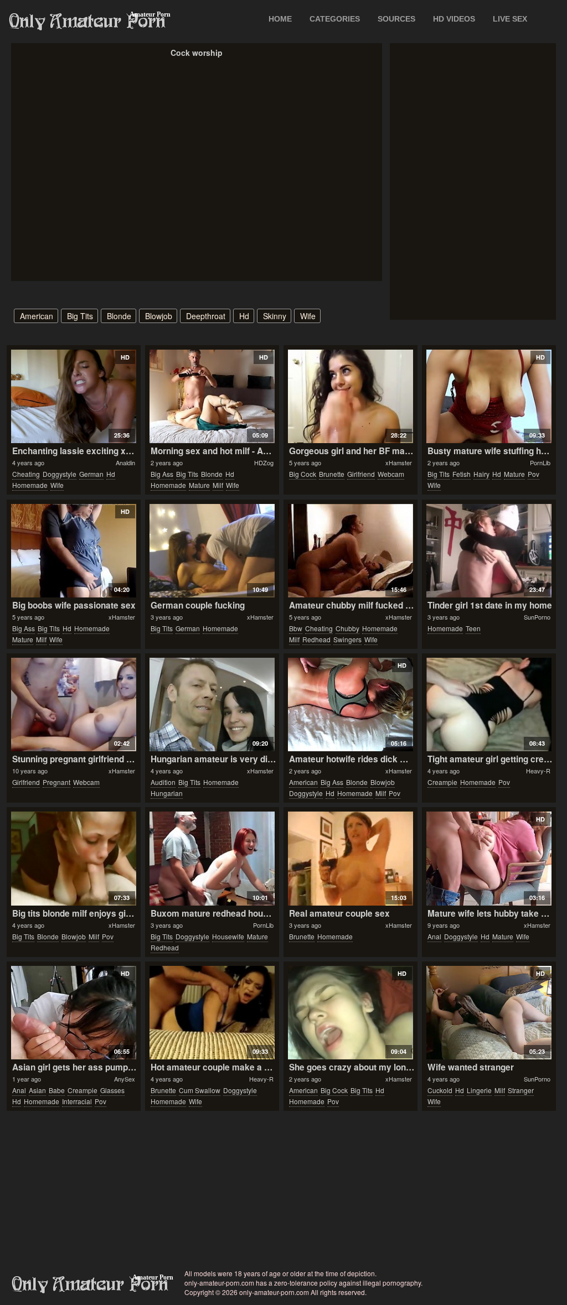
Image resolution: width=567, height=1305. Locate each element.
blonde (119, 315)
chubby (347, 628)
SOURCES (396, 18)
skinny (274, 315)
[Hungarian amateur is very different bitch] (212, 704)
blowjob (158, 315)
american (36, 315)
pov (533, 474)
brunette (331, 474)
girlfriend (361, 474)
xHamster (398, 462)
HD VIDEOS (454, 18)
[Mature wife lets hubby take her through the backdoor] (488, 858)
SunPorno (537, 616)
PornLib (540, 462)
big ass (162, 474)
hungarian (167, 793)
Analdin (125, 462)
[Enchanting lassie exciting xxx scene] (73, 396)
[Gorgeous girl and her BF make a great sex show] (350, 396)
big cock (302, 474)
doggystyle (59, 474)
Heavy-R (538, 770)
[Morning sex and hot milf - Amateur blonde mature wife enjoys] (212, 396)
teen (473, 628)
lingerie (479, 1090)
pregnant (56, 782)
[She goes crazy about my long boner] (350, 1012)
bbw (295, 628)
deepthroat (205, 315)
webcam (391, 474)
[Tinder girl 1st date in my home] (488, 550)
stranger (521, 1090)
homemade (30, 485)
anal (434, 936)
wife (308, 315)
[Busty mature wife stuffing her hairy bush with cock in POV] (488, 396)
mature (199, 485)
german (91, 474)
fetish (461, 474)
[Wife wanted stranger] (488, 1012)
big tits (80, 315)
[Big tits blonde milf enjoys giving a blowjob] (73, 858)
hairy (481, 474)
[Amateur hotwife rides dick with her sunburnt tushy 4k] (350, 704)
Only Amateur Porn (87, 21)
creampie (442, 782)
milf (218, 485)
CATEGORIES (335, 18)
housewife (228, 936)
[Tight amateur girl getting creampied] (488, 704)
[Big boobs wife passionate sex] (73, 550)
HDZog (264, 462)
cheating (26, 474)
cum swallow (199, 1090)
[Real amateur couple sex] (350, 858)
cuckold (439, 1090)
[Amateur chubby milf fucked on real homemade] (350, 550)
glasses (112, 1090)
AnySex (124, 1078)
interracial (77, 1101)
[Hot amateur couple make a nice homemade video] (212, 1012)
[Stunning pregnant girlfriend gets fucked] (73, 704)
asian (37, 1090)
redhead (316, 639)
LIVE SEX (510, 18)
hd (244, 315)
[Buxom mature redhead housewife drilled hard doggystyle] (212, 858)
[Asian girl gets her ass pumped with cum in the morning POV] (73, 1012)
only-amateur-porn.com (90, 1284)
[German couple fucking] (212, 550)
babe (57, 1090)
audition (163, 782)
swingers (347, 639)
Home (280, 18)
